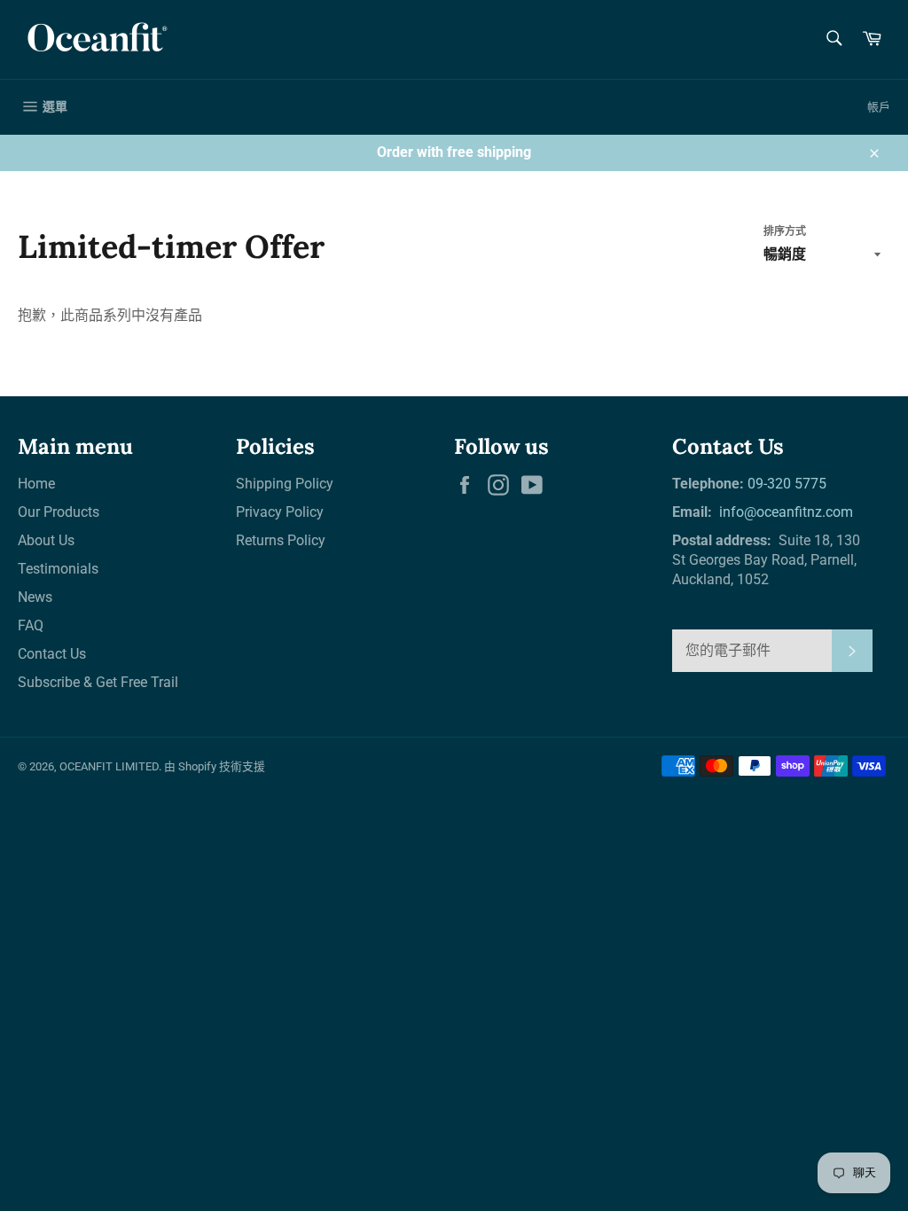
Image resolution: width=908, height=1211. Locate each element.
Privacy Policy (280, 512)
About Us (46, 540)
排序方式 (784, 231)
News (35, 597)
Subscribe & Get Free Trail (98, 682)
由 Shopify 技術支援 (214, 766)
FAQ (30, 625)
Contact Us (52, 653)
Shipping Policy (284, 483)
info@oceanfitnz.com (784, 512)
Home (36, 483)
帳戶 (878, 106)
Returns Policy (280, 540)
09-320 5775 (787, 483)
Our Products (58, 512)
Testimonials (58, 568)
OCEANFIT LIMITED (109, 766)
